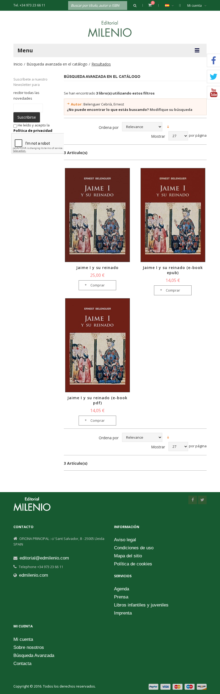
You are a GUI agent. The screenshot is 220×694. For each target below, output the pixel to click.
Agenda (121, 588)
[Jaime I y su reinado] (97, 215)
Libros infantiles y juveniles (141, 605)
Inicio (18, 64)
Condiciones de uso (133, 547)
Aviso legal (125, 539)
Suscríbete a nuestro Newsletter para (30, 82)
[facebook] (192, 500)
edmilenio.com (33, 575)
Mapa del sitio (128, 555)
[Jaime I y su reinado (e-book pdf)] (97, 345)
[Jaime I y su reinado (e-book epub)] (173, 215)
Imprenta (123, 613)
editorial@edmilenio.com (44, 558)
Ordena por (109, 127)
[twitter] (202, 500)
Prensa (121, 596)
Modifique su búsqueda (171, 109)
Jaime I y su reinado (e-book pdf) (97, 400)
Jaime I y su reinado (97, 267)
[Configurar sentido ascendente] (168, 126)
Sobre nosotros (28, 647)
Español (171, 5)
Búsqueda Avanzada (33, 655)
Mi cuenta (194, 5)
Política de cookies (133, 563)
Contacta (22, 663)
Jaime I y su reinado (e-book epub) (173, 270)
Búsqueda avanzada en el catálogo (57, 64)
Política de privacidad (32, 130)
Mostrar (158, 136)
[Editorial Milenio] (110, 28)
